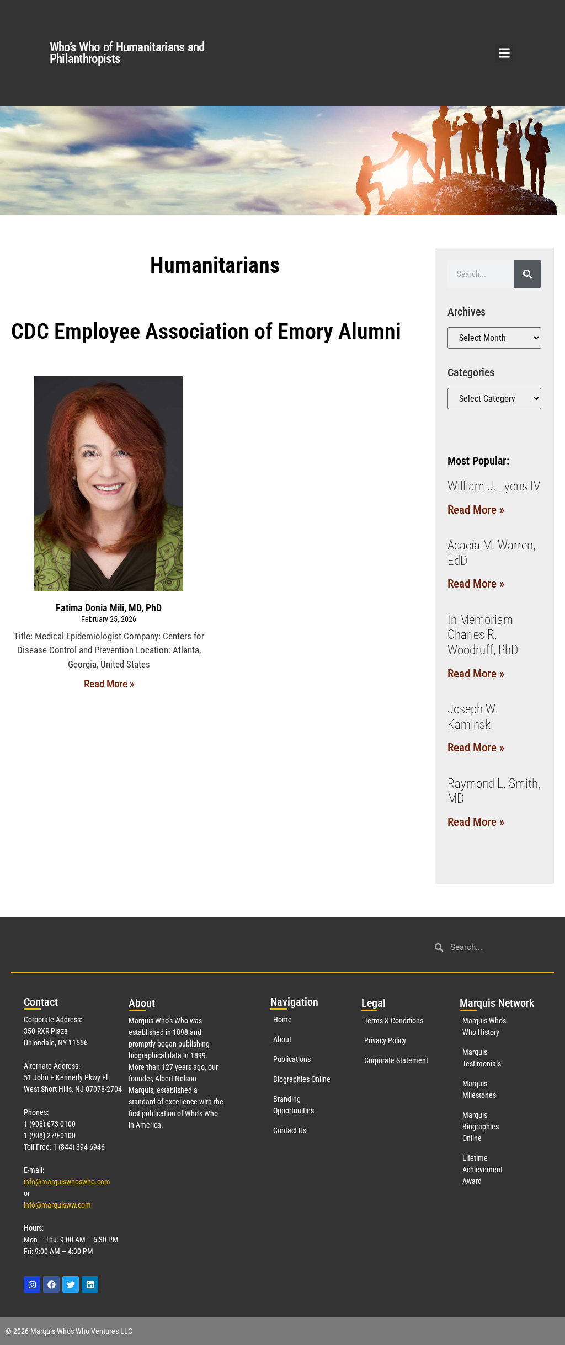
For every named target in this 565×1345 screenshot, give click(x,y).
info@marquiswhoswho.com (67, 1181)
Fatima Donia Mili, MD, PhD (109, 607)
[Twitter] (70, 1284)
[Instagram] (32, 1284)
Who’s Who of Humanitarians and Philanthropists (127, 53)
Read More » (109, 683)
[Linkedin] (90, 1284)
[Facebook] (51, 1284)
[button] (504, 53)
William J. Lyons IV (493, 486)
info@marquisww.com (57, 1204)
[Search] (527, 274)
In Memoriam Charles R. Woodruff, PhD (482, 635)
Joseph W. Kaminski (472, 717)
